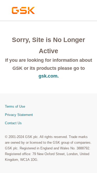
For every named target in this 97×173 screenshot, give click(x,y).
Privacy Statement (19, 115)
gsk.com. (49, 76)
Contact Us (13, 123)
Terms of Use (15, 106)
